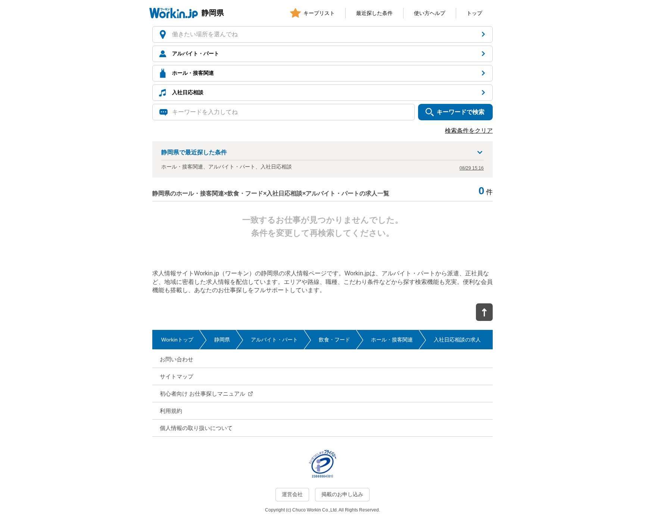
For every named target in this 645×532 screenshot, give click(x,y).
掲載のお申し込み (342, 494)
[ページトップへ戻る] (484, 312)
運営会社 (292, 494)
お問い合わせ (176, 359)
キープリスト (319, 13)
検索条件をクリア (469, 130)
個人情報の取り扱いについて (196, 428)
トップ (474, 13)
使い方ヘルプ (429, 13)
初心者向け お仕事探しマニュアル (202, 393)
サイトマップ (176, 376)
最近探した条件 (374, 13)
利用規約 (171, 411)
